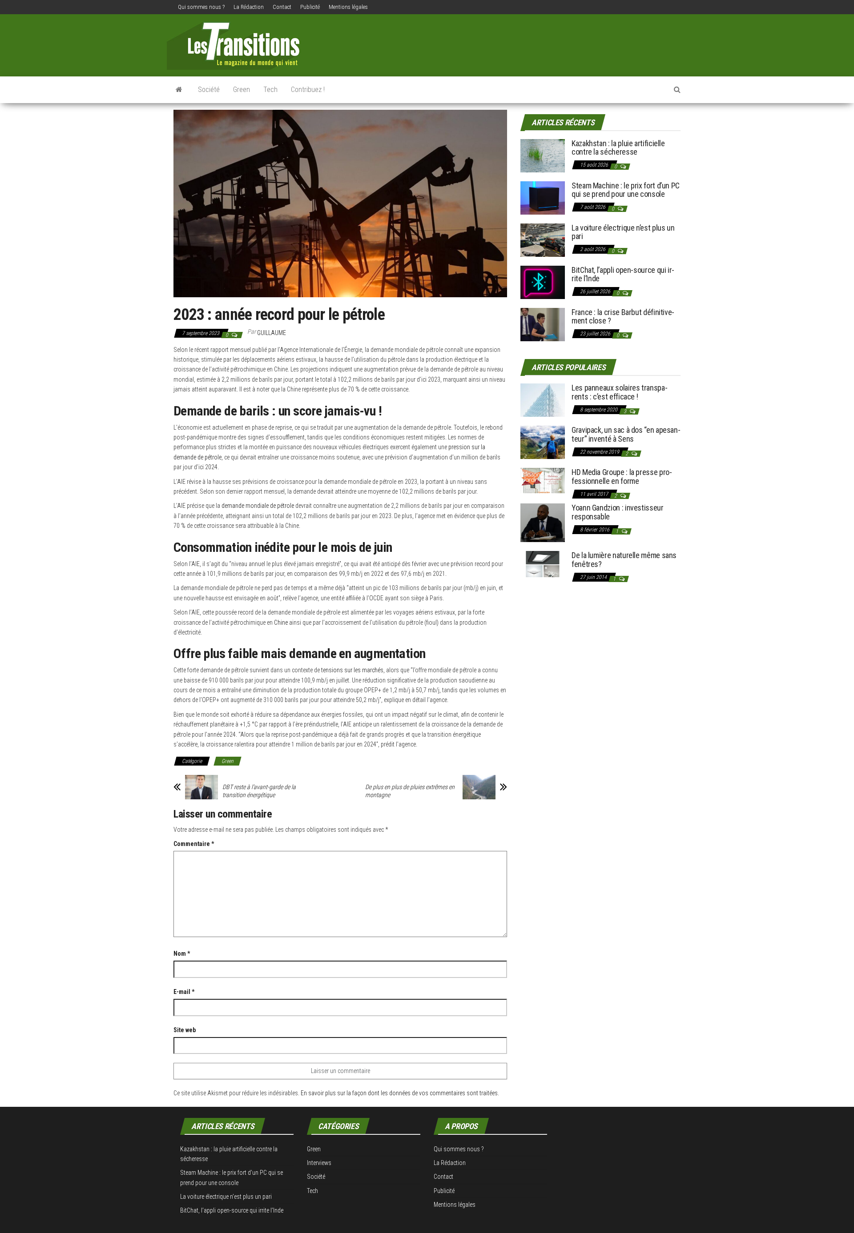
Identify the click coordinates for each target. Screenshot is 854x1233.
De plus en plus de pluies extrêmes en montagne (410, 790)
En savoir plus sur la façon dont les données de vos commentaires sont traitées (399, 1093)
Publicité (310, 7)
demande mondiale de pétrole (258, 505)
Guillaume (271, 332)
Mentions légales (348, 7)
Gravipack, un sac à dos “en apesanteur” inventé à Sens (626, 434)
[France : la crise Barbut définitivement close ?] (542, 323)
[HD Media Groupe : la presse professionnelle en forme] (542, 480)
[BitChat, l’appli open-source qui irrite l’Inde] (542, 281)
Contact (282, 7)
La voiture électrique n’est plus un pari (623, 232)
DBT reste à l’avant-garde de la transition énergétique (259, 790)
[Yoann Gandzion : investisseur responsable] (542, 522)
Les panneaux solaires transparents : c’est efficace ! (620, 392)
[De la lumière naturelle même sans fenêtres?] (542, 563)
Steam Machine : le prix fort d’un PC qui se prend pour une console (626, 190)
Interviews (319, 1162)
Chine (281, 622)
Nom (181, 953)
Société (209, 89)
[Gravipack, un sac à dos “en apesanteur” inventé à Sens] (542, 442)
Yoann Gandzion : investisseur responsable (618, 512)
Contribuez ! (308, 89)
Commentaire (193, 843)
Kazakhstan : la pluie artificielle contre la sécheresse (618, 148)
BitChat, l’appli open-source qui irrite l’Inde (623, 274)
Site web (184, 1029)
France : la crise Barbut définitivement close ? (623, 316)
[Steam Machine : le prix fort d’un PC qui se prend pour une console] (542, 197)
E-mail (183, 991)
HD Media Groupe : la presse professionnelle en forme (622, 476)
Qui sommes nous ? (201, 7)
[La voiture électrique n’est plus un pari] (542, 239)
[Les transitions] (179, 89)
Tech (270, 89)
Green (241, 89)
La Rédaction (249, 7)
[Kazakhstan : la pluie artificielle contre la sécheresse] (542, 155)
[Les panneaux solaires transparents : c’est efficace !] (542, 399)
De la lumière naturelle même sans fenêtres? (624, 560)
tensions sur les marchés (352, 670)
